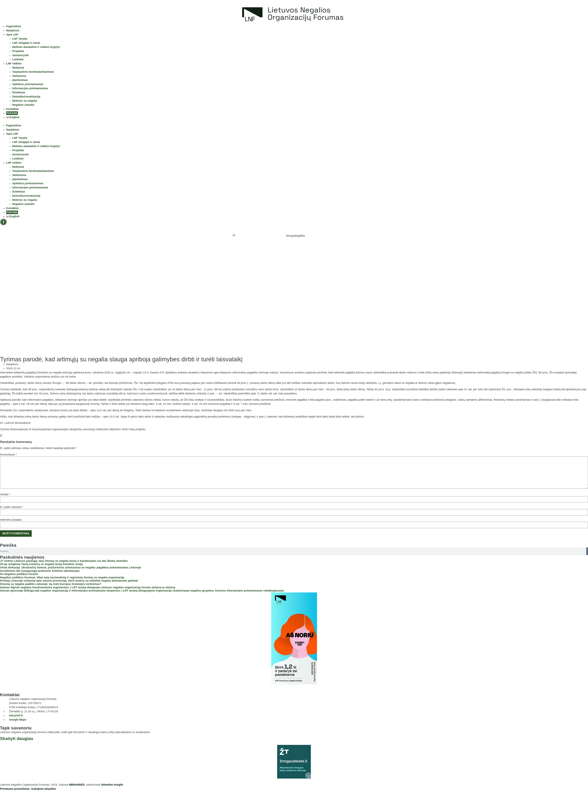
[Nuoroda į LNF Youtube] (29, 799)
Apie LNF (12, 34)
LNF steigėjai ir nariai (26, 42)
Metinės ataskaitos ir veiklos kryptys (36, 47)
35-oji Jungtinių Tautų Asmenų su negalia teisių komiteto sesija (41, 564)
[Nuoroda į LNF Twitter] (20, 799)
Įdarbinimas (20, 80)
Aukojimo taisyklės (43, 788)
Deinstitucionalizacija (26, 96)
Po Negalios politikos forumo (19, 574)
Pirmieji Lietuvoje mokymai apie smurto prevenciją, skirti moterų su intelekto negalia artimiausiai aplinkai (69, 580)
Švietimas (18, 92)
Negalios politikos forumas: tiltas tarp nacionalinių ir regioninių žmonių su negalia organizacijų (62, 577)
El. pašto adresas (11, 507)
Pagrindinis (13, 26)
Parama (12, 113)
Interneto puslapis (11, 519)
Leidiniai (17, 59)
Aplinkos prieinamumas (27, 84)
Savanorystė (20, 55)
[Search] (587, 551)
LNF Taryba (19, 38)
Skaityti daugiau (16, 738)
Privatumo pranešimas (15, 788)
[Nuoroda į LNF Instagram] (12, 799)
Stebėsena (19, 75)
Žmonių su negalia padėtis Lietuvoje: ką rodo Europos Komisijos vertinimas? (50, 584)
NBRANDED (77, 784)
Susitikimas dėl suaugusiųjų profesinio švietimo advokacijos (40, 570)
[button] (294, 121)
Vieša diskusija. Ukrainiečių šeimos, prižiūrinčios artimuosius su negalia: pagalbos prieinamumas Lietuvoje (70, 567)
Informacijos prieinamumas (30, 88)
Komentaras (8, 454)
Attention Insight (112, 784)
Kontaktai (12, 108)
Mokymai (18, 67)
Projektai (18, 51)
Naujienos (12, 30)
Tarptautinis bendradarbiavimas (33, 71)
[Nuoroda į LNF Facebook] (4, 799)
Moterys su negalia (24, 100)
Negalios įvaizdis (23, 104)
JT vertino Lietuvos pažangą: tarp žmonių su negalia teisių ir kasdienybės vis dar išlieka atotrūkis (64, 560)
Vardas (5, 494)
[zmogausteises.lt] (294, 762)
